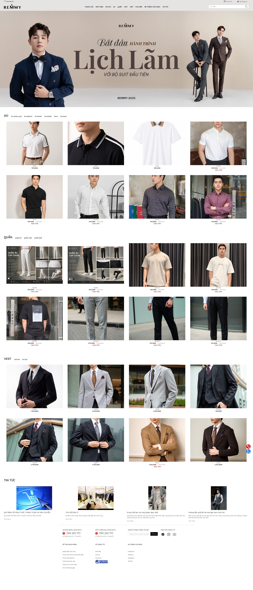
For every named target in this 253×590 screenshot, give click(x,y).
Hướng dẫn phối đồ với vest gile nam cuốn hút (207, 519)
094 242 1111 (74, 540)
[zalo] (248, 451)
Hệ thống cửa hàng (152, 7)
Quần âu (18, 245)
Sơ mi (56, 123)
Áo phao (63, 123)
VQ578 (96, 469)
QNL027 (34, 348)
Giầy (131, 7)
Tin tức (165, 7)
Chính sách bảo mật (69, 568)
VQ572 (218, 469)
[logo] (12, 6)
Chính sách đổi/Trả (68, 565)
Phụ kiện (138, 7)
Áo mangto (28, 123)
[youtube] (175, 542)
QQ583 (34, 294)
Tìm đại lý (98, 565)
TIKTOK (130, 568)
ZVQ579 (218, 416)
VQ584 (35, 416)
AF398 (218, 173)
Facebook (131, 558)
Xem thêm (7, 526)
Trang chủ (89, 7)
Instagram (131, 565)
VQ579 (35, 469)
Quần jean (28, 245)
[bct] (101, 568)
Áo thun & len (16, 123)
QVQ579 (157, 348)
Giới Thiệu (99, 7)
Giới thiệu (98, 558)
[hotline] (248, 446)
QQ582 (96, 294)
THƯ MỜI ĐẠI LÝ (72, 519)
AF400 (96, 173)
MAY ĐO (108, 7)
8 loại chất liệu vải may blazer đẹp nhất (142, 519)
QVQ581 (95, 348)
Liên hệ (97, 561)
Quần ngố (38, 245)
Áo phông (48, 123)
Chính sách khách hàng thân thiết (73, 561)
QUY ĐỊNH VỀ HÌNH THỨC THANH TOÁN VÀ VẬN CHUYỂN (27, 519)
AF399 (157, 173)
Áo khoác (38, 123)
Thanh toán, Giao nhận (70, 571)
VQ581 (157, 416)
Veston (17, 366)
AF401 (34, 173)
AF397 (34, 226)
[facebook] (163, 542)
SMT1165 (157, 226)
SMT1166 (95, 226)
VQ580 (96, 416)
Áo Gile (24, 366)
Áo (114, 7)
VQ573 (157, 469)
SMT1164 (218, 226)
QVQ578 (218, 348)
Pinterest (130, 561)
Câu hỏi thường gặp (69, 574)
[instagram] (169, 542)
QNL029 (157, 294)
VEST (126, 7)
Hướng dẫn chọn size (69, 558)
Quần (120, 7)
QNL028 (218, 294)
